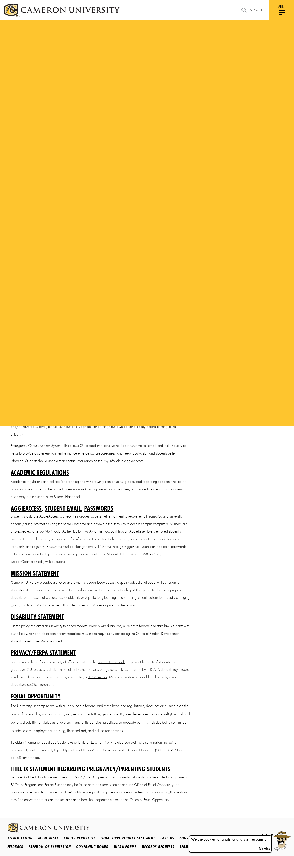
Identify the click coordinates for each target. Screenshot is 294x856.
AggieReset (132, 546)
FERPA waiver (97, 677)
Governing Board (92, 846)
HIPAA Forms (125, 846)
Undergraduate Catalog (79, 489)
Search (256, 10)
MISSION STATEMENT (35, 573)
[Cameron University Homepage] (61, 10)
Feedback (15, 846)
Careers (167, 838)
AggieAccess (133, 460)
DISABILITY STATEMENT (37, 617)
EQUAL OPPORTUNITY (35, 696)
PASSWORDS (98, 508)
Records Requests (158, 846)
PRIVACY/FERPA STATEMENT (43, 653)
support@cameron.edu (27, 561)
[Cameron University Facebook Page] (272, 836)
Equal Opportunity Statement (128, 838)
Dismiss (264, 848)
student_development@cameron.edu (37, 641)
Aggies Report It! (79, 838)
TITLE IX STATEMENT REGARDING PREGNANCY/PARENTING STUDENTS (90, 769)
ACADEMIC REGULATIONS (40, 473)
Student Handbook (67, 496)
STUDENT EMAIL (63, 508)
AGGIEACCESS (26, 508)
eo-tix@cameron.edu (26, 757)
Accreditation (19, 838)
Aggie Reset (48, 838)
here (91, 784)
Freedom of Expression (50, 846)
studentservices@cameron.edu (32, 684)
